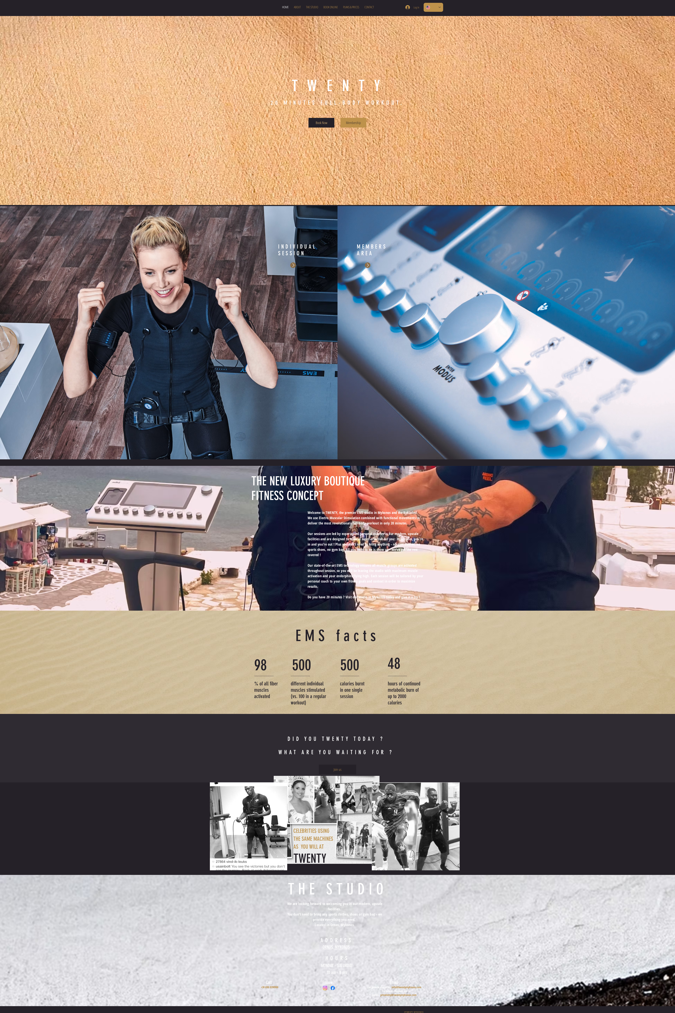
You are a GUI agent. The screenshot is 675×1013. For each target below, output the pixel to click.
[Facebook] (333, 988)
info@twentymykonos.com (406, 987)
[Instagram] (325, 988)
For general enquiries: (379, 987)
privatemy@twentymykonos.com (398, 995)
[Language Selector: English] (433, 7)
